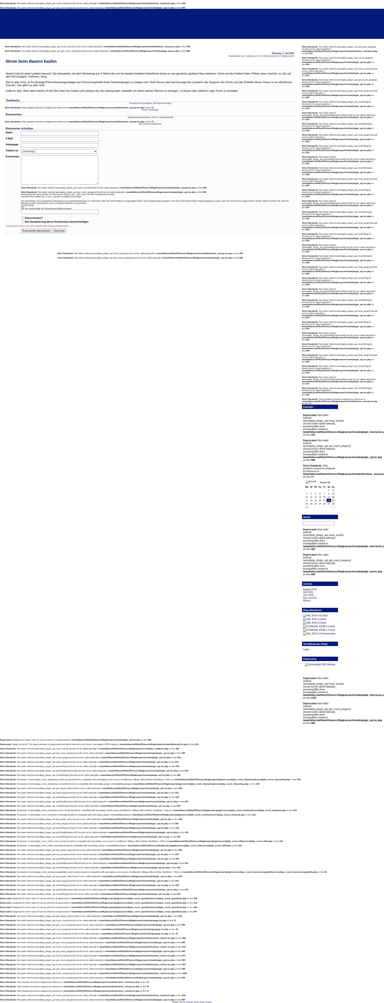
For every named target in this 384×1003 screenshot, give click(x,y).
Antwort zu (12, 150)
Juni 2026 (308, 595)
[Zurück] (311, 481)
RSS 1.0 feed (319, 619)
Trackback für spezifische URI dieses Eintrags (150, 103)
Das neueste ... (311, 597)
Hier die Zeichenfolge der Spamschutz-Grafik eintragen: (46, 208)
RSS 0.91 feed (320, 615)
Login (306, 649)
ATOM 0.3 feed (327, 626)
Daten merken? (34, 218)
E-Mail (9, 138)
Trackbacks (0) (287, 56)
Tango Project (205, 1002)
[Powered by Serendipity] (320, 664)
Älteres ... (308, 600)
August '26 (325, 482)
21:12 (259, 56)
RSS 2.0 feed (319, 622)
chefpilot (249, 56)
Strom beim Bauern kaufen (59, 18)
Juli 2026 (308, 592)
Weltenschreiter (36, 23)
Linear (155, 117)
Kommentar (12, 156)
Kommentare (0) (271, 56)
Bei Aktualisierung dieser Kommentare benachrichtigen (56, 221)
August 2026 (310, 589)
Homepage (12, 144)
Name (9, 132)
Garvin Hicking (185, 1002)
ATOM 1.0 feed (327, 630)
